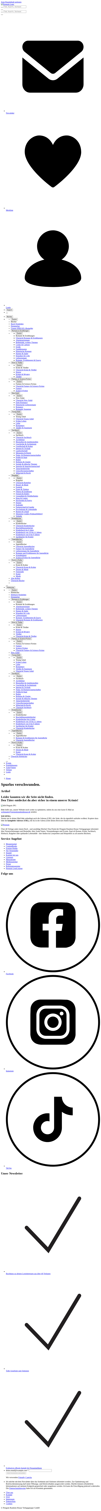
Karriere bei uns (12, 855)
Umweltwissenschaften (25, 471)
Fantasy (19, 388)
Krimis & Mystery (23, 374)
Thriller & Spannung (24, 428)
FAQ (8, 1497)
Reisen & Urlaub (22, 512)
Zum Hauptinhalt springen (11, 2)
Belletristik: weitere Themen (27, 342)
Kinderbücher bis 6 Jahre (25, 719)
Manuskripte (11, 860)
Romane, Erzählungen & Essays (28, 360)
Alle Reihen (15, 578)
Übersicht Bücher (18, 581)
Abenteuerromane (23, 340)
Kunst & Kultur (17, 560)
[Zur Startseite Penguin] (7, 4)
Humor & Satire (22, 354)
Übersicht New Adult (24, 400)
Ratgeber (15, 475)
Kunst (18, 574)
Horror (18, 372)
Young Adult (16, 412)
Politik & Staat (21, 457)
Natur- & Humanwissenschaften (28, 455)
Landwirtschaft (21, 451)
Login (8, 772)
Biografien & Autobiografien (27, 442)
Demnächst (15, 326)
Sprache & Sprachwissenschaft (28, 466)
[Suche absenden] (2, 7)
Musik (18, 576)
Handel (9, 853)
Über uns (9, 1492)
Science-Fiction (22, 391)
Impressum (10, 1499)
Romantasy (20, 425)
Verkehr (19, 516)
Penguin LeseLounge (14, 868)
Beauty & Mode (22, 485)
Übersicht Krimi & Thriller (26, 370)
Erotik (18, 347)
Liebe (18, 423)
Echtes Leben (21, 421)
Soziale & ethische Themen (26, 464)
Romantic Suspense (23, 409)
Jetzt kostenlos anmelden (16, 1473)
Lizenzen (9, 857)
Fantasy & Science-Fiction (21, 379)
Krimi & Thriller (17, 363)
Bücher (9, 317)
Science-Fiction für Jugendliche (28, 558)
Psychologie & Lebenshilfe (26, 509)
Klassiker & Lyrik (23, 356)
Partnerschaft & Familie (25, 507)
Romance (19, 407)
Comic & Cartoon (23, 345)
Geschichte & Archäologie (26, 444)
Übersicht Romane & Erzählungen (29, 338)
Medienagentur (12, 862)
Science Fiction (22, 648)
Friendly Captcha (25, 1477)
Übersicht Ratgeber (23, 483)
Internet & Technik (23, 448)
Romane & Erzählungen (20, 331)
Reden (18, 460)
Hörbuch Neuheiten (18, 595)
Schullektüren (21, 555)
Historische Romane (24, 351)
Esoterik (19, 487)
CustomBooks (11, 846)
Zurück (14, 319)
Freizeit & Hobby (22, 494)
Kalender (19, 505)
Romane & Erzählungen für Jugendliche (31, 738)
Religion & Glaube (23, 462)
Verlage (9, 770)
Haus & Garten (22, 498)
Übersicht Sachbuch (23, 437)
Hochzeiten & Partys (24, 500)
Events (8, 763)
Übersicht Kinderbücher (25, 526)
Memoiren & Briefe (23, 453)
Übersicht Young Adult (25, 419)
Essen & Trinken (22, 489)
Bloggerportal (11, 844)
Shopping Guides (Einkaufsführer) (29, 514)
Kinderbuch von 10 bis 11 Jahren (29, 532)
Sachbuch (15, 430)
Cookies (9, 1504)
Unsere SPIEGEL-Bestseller (22, 328)
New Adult (15, 393)
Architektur (20, 440)
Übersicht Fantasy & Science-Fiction (30, 386)
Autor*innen (11, 768)
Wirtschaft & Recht (23, 473)
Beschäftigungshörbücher (26, 717)
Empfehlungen (11, 765)
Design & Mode (22, 569)
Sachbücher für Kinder (25, 537)
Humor (18, 503)
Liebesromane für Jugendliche (27, 551)
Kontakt (9, 1495)
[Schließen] (7, 585)
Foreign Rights (11, 848)
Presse (8, 864)
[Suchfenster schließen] (2, 9)
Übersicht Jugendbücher (25, 546)
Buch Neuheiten (17, 324)
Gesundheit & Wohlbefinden (27, 496)
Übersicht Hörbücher (19, 756)
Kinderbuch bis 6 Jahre (25, 530)
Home (8, 778)
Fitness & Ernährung (24, 492)
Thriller (19, 377)
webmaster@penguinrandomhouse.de (15, 812)
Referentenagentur (13, 866)
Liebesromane (21, 358)
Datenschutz (11, 1501)
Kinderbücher (16, 518)
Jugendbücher (17, 539)
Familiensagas (21, 349)
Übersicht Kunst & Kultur (26, 567)
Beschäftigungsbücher (24, 528)
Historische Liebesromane (26, 405)
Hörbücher (10, 587)
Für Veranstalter (12, 851)
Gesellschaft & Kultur (24, 446)
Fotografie (20, 572)
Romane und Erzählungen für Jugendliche (32, 553)
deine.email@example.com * (17, 1470)
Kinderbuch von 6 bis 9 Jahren (28, 535)
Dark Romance (22, 402)
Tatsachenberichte (23, 469)
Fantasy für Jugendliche (25, 549)
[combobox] (50, 6)
